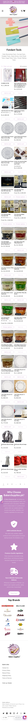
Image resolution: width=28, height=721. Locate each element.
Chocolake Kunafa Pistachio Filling (5, 318)
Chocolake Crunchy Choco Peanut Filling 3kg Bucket (20, 345)
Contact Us (5, 668)
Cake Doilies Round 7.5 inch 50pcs (19, 395)
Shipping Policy (6, 675)
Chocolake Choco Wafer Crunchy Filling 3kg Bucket (7, 345)
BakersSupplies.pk (11, 716)
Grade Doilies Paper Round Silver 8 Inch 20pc (7, 162)
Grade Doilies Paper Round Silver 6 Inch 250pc (7, 137)
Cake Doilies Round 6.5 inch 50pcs (6, 420)
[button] (2, 11)
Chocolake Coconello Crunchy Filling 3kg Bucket (7, 370)
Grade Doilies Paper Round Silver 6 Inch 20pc (20, 137)
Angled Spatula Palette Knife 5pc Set (19, 111)
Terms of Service (7, 678)
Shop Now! (14, 593)
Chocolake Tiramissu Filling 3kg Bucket (7, 268)
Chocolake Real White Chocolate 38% (19, 215)
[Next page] (24, 484)
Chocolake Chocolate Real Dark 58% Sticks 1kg (7, 190)
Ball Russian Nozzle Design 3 (7, 445)
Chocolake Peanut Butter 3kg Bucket (20, 268)
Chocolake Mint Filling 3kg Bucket (20, 293)
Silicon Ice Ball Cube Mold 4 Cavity (20, 470)
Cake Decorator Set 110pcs (7, 110)
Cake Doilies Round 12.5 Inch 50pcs (19, 370)
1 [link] (3, 484)
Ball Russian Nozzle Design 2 (20, 445)
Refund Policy (6, 673)
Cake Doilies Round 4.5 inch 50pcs (19, 420)
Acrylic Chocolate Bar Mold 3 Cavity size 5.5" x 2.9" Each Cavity (20, 163)
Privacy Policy (6, 670)
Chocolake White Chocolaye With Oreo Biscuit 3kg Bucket (6, 243)
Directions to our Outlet (7, 707)
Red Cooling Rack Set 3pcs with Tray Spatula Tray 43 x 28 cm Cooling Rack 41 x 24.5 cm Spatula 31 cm (20, 85)
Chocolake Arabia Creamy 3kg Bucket (7, 293)
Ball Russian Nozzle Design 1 (7, 470)
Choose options (20, 197)
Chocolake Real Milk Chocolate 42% (5, 215)
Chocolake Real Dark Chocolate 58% (19, 190)
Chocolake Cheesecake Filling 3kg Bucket (19, 242)
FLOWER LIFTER (5, 83)
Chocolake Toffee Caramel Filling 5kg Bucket (20, 318)
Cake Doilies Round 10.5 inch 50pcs (6, 395)
